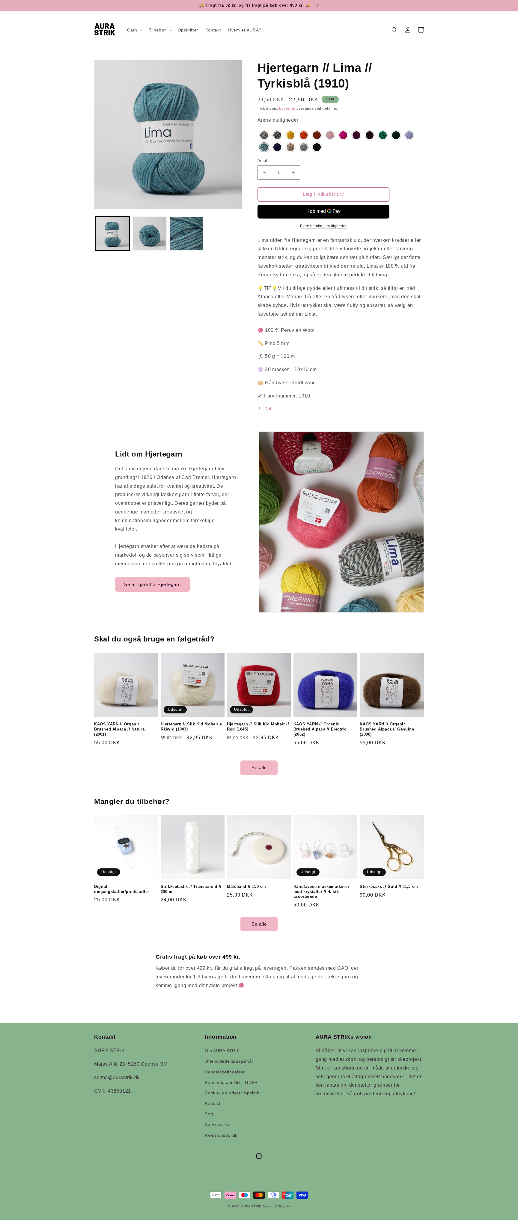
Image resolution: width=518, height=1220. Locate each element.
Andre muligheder (278, 120)
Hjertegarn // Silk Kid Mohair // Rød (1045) (258, 726)
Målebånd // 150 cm (246, 886)
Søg (209, 1113)
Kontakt (212, 1103)
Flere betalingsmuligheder (323, 226)
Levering (287, 108)
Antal (262, 160)
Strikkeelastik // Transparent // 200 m (191, 889)
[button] (134, 30)
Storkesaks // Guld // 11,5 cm (389, 886)
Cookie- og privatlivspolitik (232, 1093)
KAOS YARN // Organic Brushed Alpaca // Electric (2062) (320, 729)
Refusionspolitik (221, 1135)
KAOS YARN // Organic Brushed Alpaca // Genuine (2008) (387, 729)
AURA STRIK (251, 1206)
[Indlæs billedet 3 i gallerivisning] (187, 233)
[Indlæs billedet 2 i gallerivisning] (149, 233)
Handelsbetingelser (225, 1072)
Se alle (259, 767)
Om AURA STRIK (222, 1050)
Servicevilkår (218, 1124)
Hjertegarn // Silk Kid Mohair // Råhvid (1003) (192, 726)
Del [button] (267, 408)
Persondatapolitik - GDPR (231, 1082)
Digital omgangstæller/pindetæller (121, 889)
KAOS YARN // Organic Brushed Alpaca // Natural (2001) (120, 729)
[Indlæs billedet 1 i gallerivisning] (113, 233)
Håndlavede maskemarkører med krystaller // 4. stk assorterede (321, 891)
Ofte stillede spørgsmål (229, 1061)
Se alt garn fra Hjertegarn (152, 584)
